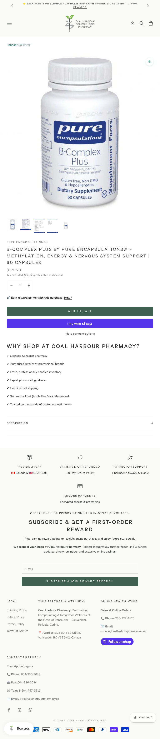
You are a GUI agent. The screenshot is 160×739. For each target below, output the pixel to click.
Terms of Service (17, 631)
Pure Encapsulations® (27, 242)
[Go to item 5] (66, 224)
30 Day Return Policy (80, 473)
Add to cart (80, 311)
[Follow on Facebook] (9, 710)
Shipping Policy (17, 610)
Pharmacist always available (130, 473)
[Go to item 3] (39, 226)
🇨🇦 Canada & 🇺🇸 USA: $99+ (29, 473)
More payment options (80, 334)
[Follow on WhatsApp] (30, 710)
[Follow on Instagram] (20, 710)
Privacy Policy (15, 624)
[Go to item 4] (52, 226)
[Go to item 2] (26, 224)
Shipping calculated (36, 275)
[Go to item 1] (12, 224)
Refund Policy (16, 617)
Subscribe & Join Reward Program (80, 581)
